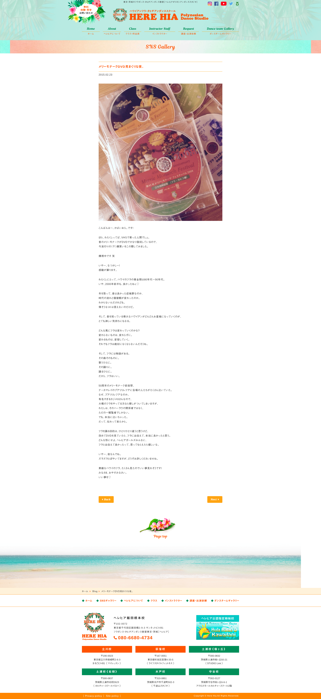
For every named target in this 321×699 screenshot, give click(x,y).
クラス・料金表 (133, 31)
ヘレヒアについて (112, 31)
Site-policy (112, 695)
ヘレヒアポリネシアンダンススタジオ (160, 15)
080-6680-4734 (135, 637)
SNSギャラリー (108, 600)
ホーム (91, 31)
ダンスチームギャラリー (220, 31)
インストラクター (159, 31)
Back (107, 499)
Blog (94, 591)
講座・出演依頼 (188, 31)
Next (214, 499)
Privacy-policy (93, 695)
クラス (154, 600)
